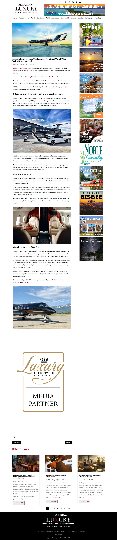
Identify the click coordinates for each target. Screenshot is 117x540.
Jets (34, 64)
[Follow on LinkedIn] (83, 2)
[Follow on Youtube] (79, 2)
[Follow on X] (65, 2)
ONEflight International (20, 68)
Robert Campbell (52, 480)
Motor (15, 18)
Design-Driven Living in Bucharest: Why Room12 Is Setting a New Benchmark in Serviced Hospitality (24, 476)
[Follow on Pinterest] (76, 2)
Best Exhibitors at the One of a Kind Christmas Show (56, 475)
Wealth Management (52, 18)
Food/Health (65, 18)
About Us (50, 526)
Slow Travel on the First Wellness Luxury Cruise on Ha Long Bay (90, 475)
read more (19, 503)
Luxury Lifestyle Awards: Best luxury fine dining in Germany (45, 77)
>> (69, 508)
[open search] (102, 18)
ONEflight (26, 282)
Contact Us (67, 526)
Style (27, 18)
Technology (89, 18)
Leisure (73, 18)
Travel (33, 18)
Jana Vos (16, 64)
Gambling (97, 18)
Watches (21, 18)
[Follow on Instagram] (72, 2)
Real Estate (40, 18)
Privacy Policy (58, 534)
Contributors (58, 526)
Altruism (80, 18)
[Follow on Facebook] (69, 2)
